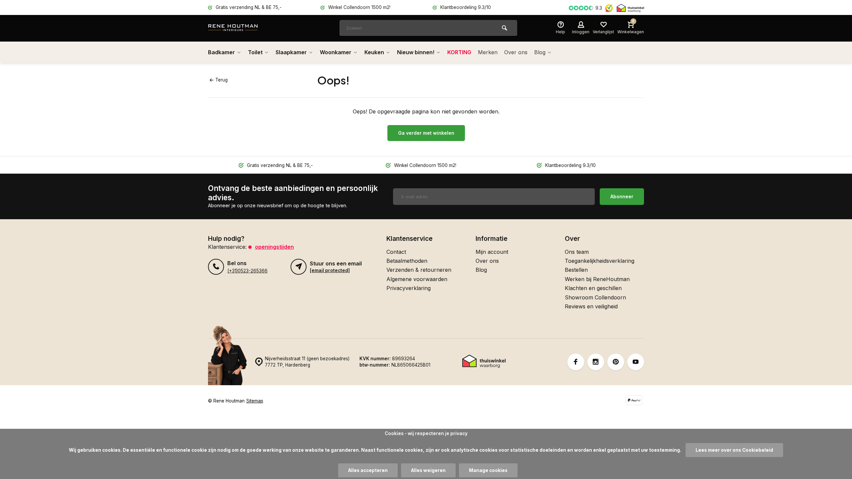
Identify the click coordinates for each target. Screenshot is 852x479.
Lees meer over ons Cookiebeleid (734, 450)
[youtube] (635, 362)
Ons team (577, 251)
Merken (488, 52)
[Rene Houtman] (248, 28)
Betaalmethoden (406, 260)
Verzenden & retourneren (418, 269)
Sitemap (254, 400)
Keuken (374, 52)
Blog (539, 52)
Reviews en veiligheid (591, 306)
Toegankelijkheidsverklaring (599, 260)
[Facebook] (575, 362)
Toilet (255, 52)
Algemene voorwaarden (416, 279)
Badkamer (221, 52)
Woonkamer (335, 52)
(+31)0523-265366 (247, 270)
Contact (396, 251)
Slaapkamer (291, 52)
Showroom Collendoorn (595, 297)
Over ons (516, 52)
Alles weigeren (428, 470)
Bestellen (576, 269)
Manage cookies (488, 470)
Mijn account (492, 251)
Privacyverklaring (408, 288)
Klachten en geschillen (593, 288)
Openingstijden (274, 246)
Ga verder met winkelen (426, 133)
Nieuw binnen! (415, 52)
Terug (221, 79)
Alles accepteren (368, 470)
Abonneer (621, 196)
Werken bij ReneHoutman (597, 279)
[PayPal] (634, 401)
